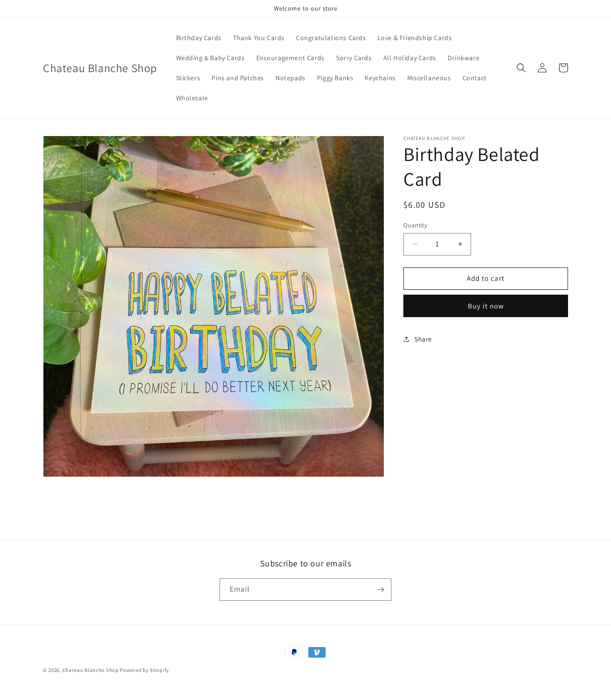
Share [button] (423, 339)
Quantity (415, 225)
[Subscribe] (380, 589)
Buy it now (486, 305)
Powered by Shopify (144, 670)
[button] (521, 67)
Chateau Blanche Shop (91, 670)
